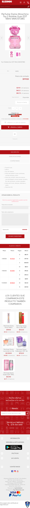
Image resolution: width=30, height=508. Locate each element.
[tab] (15, 152)
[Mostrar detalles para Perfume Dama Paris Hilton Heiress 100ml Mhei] (8, 318)
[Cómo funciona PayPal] (15, 495)
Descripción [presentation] (15, 152)
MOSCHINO (18, 67)
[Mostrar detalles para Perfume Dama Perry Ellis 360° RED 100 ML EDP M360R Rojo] (21, 318)
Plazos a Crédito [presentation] (15, 246)
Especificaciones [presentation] (15, 156)
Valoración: (6, 229)
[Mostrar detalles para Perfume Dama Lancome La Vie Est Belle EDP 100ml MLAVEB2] (8, 341)
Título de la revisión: (7, 204)
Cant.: (10, 108)
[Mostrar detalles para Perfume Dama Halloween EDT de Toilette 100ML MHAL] (21, 341)
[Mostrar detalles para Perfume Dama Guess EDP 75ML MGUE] (8, 365)
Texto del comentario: (8, 212)
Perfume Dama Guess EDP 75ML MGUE (8, 374)
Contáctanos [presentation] (15, 161)
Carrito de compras (28, 2)
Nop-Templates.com (18, 489)
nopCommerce (18, 488)
